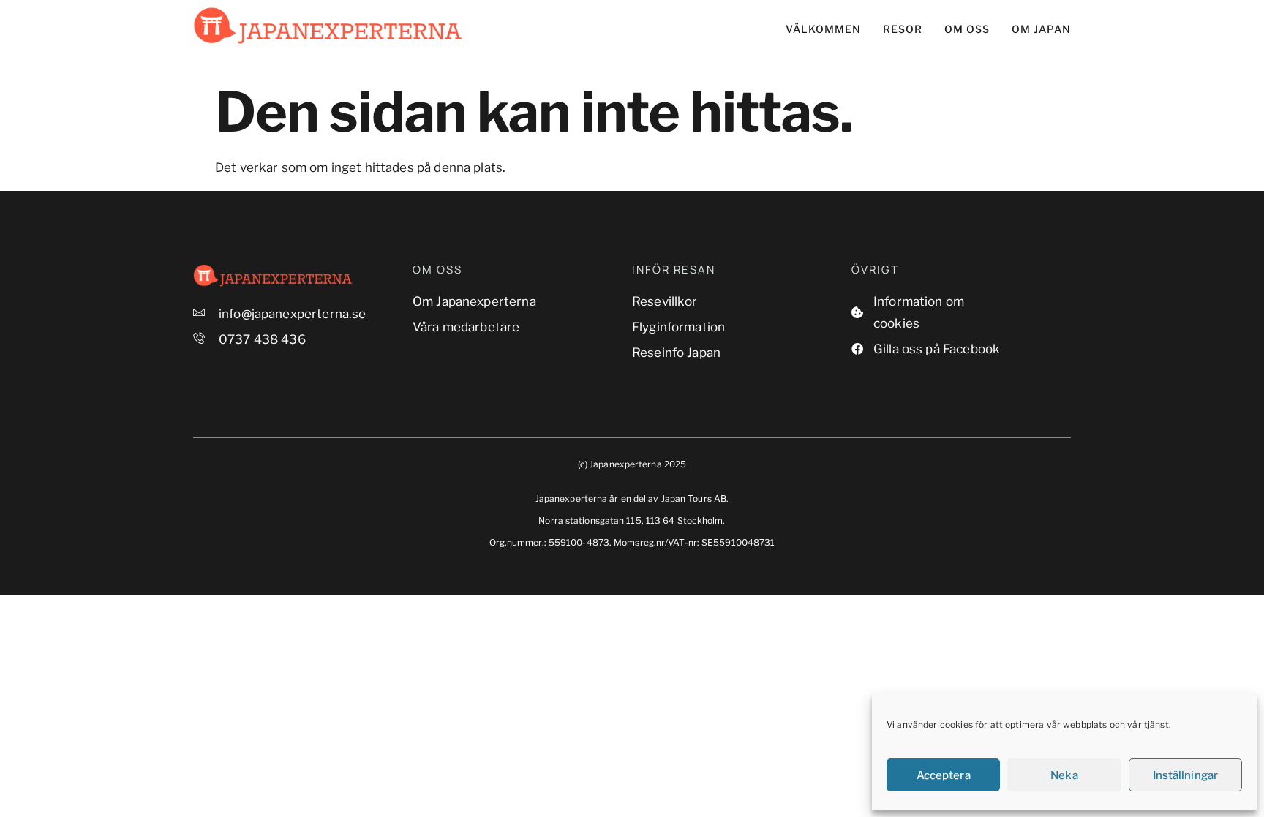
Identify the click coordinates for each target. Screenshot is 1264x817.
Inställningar (1185, 775)
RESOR (902, 29)
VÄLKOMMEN (823, 29)
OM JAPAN (1041, 29)
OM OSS (967, 29)
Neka (1063, 775)
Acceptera (944, 775)
